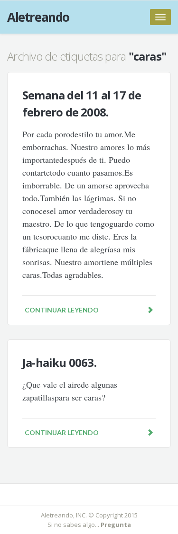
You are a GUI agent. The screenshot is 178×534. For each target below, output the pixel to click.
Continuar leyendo (62, 310)
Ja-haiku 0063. (59, 362)
